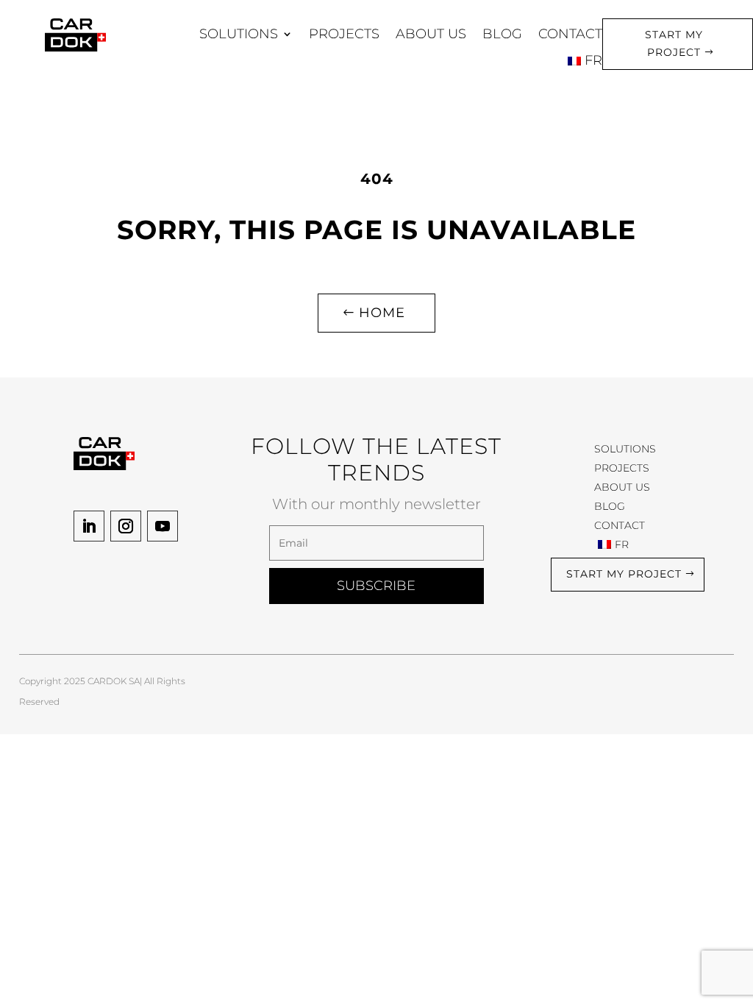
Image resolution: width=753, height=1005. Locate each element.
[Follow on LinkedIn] (89, 526)
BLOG (502, 34)
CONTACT (570, 34)
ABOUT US (431, 34)
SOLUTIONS (238, 34)
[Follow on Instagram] (125, 526)
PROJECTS (344, 34)
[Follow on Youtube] (162, 526)
